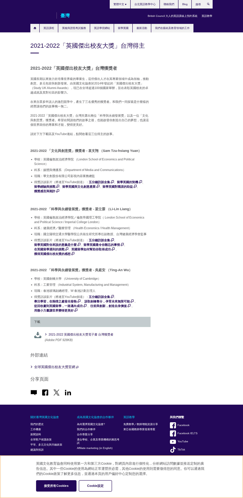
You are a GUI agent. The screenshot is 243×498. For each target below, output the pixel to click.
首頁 (34, 28)
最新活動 (141, 28)
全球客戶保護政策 (41, 439)
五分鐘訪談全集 (99, 182)
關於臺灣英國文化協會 (44, 417)
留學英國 (123, 28)
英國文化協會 (41, 15)
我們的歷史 (37, 424)
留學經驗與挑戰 (44, 186)
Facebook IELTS (187, 433)
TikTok (181, 449)
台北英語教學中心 (145, 4)
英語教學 (207, 15)
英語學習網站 (102, 28)
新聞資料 (35, 434)
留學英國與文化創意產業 (79, 186)
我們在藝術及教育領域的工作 (172, 28)
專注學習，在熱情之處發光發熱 (55, 301)
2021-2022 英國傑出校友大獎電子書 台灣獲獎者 (81, 334)
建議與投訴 (37, 449)
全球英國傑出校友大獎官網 (55, 367)
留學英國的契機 (127, 182)
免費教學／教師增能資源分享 (140, 424)
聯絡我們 (169, 4)
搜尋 (210, 5)
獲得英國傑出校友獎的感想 (52, 253)
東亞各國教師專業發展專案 (139, 429)
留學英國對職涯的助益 (118, 186)
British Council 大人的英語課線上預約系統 (172, 15)
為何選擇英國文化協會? (91, 424)
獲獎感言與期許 (44, 191)
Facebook (183, 425)
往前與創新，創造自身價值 (108, 306)
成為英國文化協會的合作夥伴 (95, 417)
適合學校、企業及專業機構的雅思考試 (98, 441)
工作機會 (35, 429)
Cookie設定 (95, 485)
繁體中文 (119, 4)
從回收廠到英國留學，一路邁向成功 (58, 306)
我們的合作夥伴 (86, 429)
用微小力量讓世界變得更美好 (54, 310)
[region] (121, 476)
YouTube (183, 441)
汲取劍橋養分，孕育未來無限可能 (107, 301)
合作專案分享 (85, 434)
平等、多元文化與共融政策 (46, 444)
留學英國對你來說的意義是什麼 (55, 244)
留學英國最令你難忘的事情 (102, 244)
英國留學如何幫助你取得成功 (91, 249)
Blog (185, 4)
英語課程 (48, 28)
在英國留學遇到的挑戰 (49, 249)
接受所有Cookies (56, 485)
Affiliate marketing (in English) (95, 448)
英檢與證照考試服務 (74, 28)
